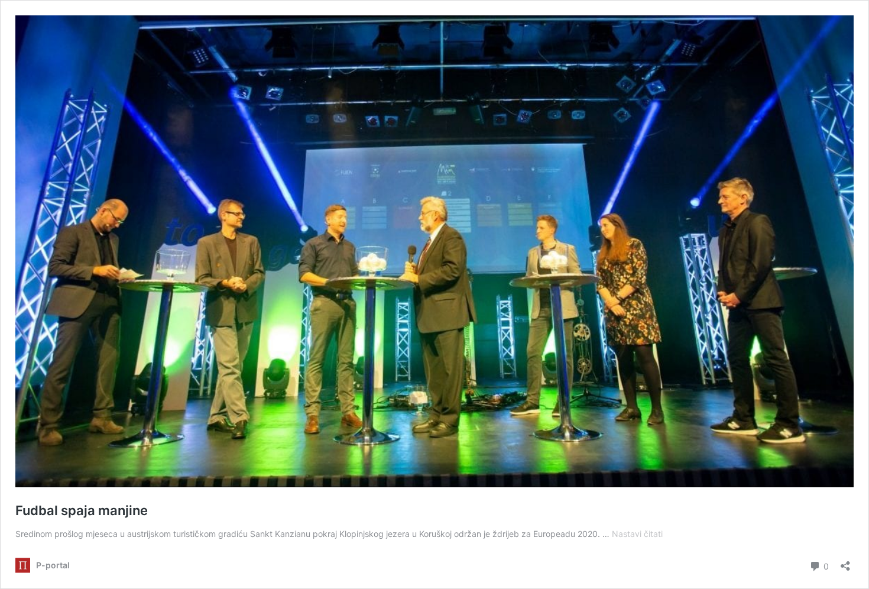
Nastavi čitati (637, 534)
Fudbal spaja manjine (81, 510)
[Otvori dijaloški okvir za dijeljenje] (845, 562)
